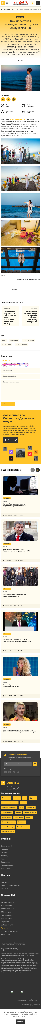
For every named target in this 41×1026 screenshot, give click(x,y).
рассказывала (17, 119)
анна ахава (6, 345)
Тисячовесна (6, 798)
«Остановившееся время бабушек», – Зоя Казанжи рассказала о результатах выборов (19, 731)
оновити (5, 360)
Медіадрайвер (7, 918)
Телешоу (4, 856)
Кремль (18, 812)
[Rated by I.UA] (15, 992)
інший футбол (28, 340)
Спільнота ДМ (12, 440)
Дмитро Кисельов (30, 812)
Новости (7, 10)
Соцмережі (5, 862)
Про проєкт (6, 882)
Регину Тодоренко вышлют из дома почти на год (13, 686)
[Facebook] (3, 99)
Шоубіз (4, 852)
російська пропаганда (9, 807)
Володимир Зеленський (9, 803)
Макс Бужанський (23, 827)
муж (4, 340)
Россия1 (23, 803)
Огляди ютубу (6, 846)
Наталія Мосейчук (8, 827)
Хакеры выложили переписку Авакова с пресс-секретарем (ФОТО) (16, 550)
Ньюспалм (5, 934)
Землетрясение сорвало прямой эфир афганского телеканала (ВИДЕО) (17, 640)
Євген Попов (19, 817)
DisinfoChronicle (7, 915)
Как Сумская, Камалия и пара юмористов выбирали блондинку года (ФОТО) (30, 317)
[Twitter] (8, 99)
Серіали (4, 849)
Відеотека (5, 922)
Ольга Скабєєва (7, 812)
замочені (14, 340)
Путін (21, 807)
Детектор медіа (7, 902)
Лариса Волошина (8, 831)
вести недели (6, 817)
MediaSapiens (6, 906)
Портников (21, 822)
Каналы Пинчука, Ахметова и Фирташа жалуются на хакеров (14, 505)
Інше (12, 10)
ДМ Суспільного (7, 909)
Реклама (4, 889)
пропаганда (30, 807)
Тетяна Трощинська (8, 822)
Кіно (3, 859)
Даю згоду (20, 1021)
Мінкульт (17, 798)
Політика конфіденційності (12, 885)
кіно (24, 798)
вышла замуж (21, 345)
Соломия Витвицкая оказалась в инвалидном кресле (14, 595)
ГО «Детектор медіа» (9, 931)
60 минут (29, 817)
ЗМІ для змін (6, 912)
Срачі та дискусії (8, 865)
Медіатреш (5, 868)
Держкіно (33, 798)
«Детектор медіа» (11, 948)
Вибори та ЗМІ (7, 925)
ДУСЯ (20, 60)
